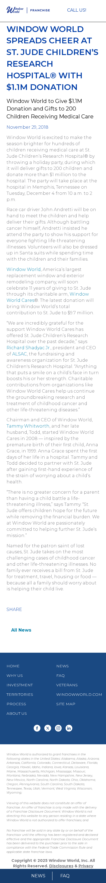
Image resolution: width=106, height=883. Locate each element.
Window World (24, 269)
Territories (20, 694)
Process (16, 703)
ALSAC (19, 354)
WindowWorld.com (79, 694)
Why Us (15, 675)
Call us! (76, 10)
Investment (20, 685)
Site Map (65, 703)
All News (21, 630)
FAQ (65, 875)
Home (13, 666)
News (38, 875)
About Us (17, 713)
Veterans (67, 685)
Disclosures (61, 865)
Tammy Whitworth (28, 426)
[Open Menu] (96, 11)
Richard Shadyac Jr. (29, 347)
